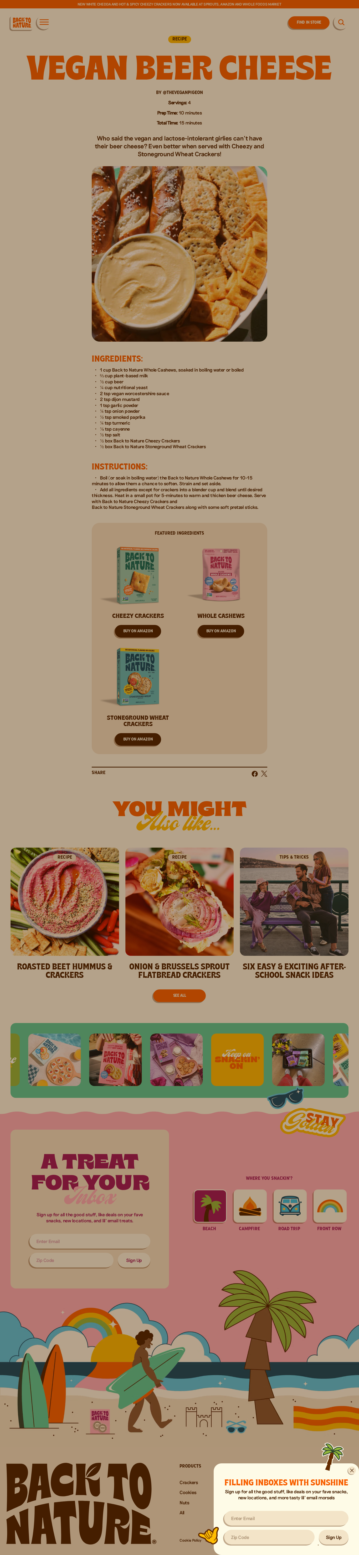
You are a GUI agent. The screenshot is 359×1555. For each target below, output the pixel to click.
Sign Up (334, 1537)
